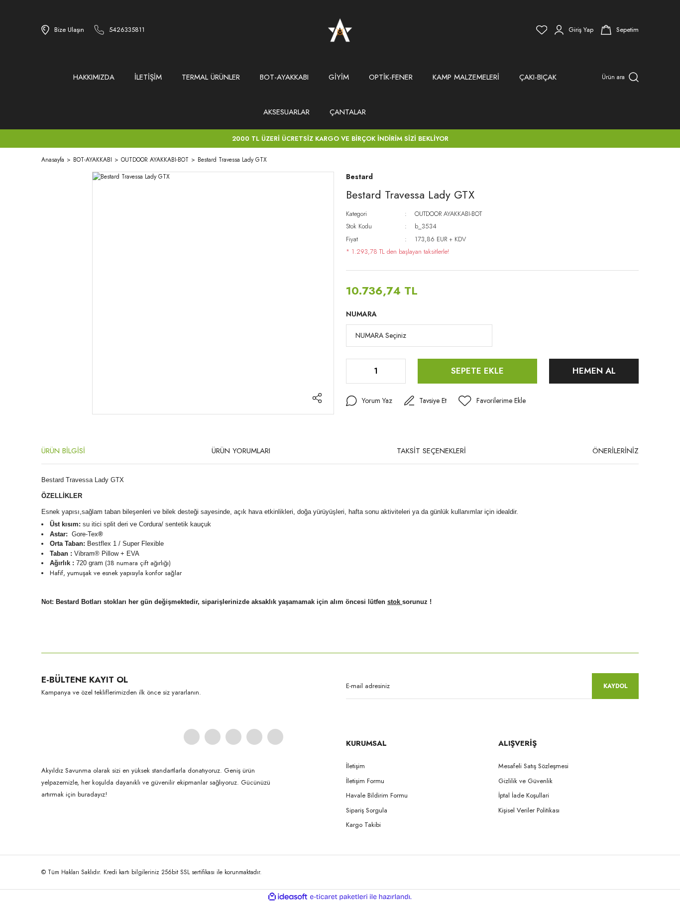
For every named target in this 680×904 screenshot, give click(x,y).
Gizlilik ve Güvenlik (525, 781)
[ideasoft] (288, 897)
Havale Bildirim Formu (377, 795)
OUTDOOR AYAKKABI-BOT (448, 213)
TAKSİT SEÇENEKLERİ (431, 450)
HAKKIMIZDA (93, 77)
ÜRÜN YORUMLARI (241, 450)
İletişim (355, 766)
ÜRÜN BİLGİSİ (63, 450)
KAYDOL (615, 686)
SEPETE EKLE (477, 371)
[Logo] (340, 30)
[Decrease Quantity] (354, 371)
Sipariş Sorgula (366, 810)
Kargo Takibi (363, 824)
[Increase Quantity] (397, 371)
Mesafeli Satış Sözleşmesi (533, 766)
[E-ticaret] (339, 897)
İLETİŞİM (148, 77)
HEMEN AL (594, 371)
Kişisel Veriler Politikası (529, 810)
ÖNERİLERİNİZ (615, 450)
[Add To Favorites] (492, 401)
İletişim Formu (365, 781)
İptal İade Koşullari (523, 795)
